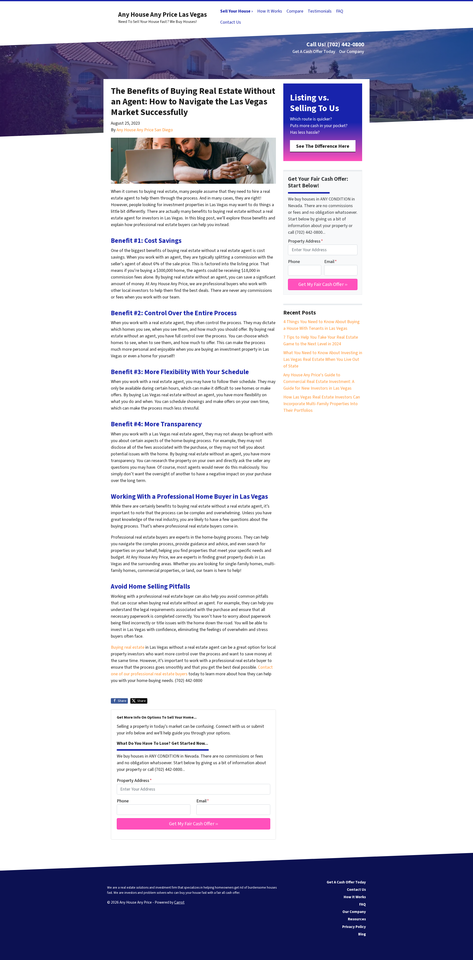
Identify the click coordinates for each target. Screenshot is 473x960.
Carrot (179, 902)
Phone (123, 801)
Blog (362, 934)
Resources (357, 919)
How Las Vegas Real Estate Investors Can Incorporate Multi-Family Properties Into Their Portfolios (321, 404)
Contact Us (230, 22)
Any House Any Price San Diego (145, 130)
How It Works (269, 11)
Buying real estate (127, 647)
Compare (295, 11)
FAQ (339, 11)
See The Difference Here (322, 146)
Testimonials (320, 11)
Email (202, 801)
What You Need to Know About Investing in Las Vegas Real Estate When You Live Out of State (322, 359)
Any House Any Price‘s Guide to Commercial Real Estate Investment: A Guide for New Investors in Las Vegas (318, 381)
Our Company (351, 52)
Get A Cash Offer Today (313, 52)
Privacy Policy (354, 926)
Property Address (134, 781)
